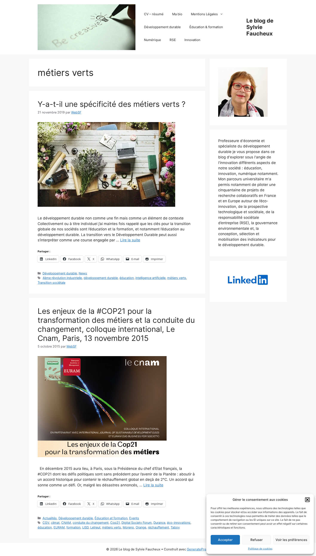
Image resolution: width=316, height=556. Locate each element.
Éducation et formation (111, 518)
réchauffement (158, 527)
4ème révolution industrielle (62, 278)
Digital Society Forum (136, 522)
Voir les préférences (291, 540)
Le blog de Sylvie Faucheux (259, 27)
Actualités (50, 518)
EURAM (59, 527)
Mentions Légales (204, 14)
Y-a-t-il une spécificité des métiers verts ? (112, 104)
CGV (46, 522)
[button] (307, 500)
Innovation (192, 40)
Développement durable (162, 27)
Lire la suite (130, 240)
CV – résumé (154, 14)
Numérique (152, 40)
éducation (127, 278)
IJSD (85, 527)
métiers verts (176, 278)
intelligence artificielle (150, 278)
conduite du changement (91, 522)
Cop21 (115, 522)
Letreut (95, 527)
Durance (159, 522)
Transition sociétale (51, 282)
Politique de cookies (260, 548)
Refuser (256, 540)
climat (55, 522)
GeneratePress (198, 549)
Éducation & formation (206, 27)
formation (73, 527)
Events (134, 518)
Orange (141, 527)
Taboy (175, 527)
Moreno (128, 527)
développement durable (101, 278)
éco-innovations (178, 522)
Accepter (225, 540)
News (83, 273)
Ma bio (177, 14)
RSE (173, 40)
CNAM (66, 522)
